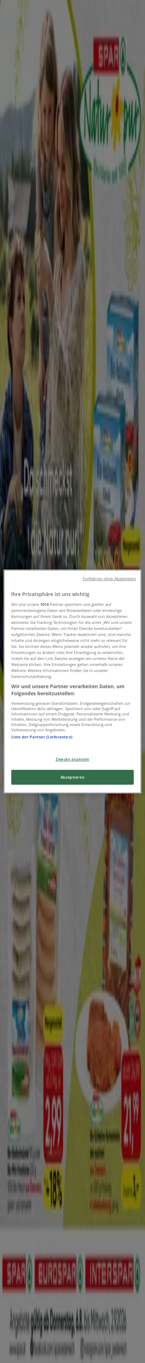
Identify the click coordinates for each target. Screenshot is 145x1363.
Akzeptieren (72, 777)
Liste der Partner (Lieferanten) (41, 736)
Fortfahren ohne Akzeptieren (109, 578)
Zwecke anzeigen (72, 759)
